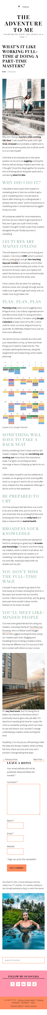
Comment (12, 782)
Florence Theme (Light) (26, 1000)
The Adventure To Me (23, 23)
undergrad (14, 259)
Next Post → (39, 759)
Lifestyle (12, 72)
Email (10, 833)
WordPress (25, 1002)
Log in (33, 1002)
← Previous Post (9, 759)
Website (10, 846)
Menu (25, 6)
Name (10, 820)
